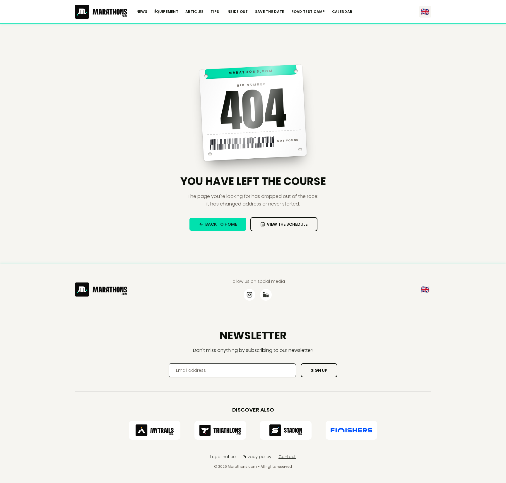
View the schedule (287, 224)
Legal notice (223, 457)
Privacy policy (257, 457)
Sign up (319, 370)
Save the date (269, 11)
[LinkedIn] (266, 295)
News (141, 11)
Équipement (166, 11)
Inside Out (237, 11)
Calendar (342, 11)
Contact (287, 457)
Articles (194, 11)
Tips (215, 11)
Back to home (221, 224)
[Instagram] (249, 295)
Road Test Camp (308, 11)
